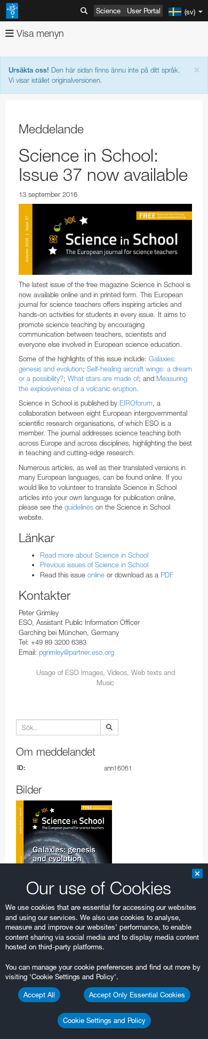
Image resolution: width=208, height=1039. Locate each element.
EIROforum (136, 403)
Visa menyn (39, 33)
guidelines (79, 507)
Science (108, 10)
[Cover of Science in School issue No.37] (105, 239)
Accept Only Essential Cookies (137, 994)
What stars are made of (103, 378)
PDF (167, 574)
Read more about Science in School (94, 555)
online (96, 574)
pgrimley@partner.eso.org (76, 652)
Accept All (39, 994)
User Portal (144, 10)
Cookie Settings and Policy (104, 1020)
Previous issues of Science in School (94, 564)
